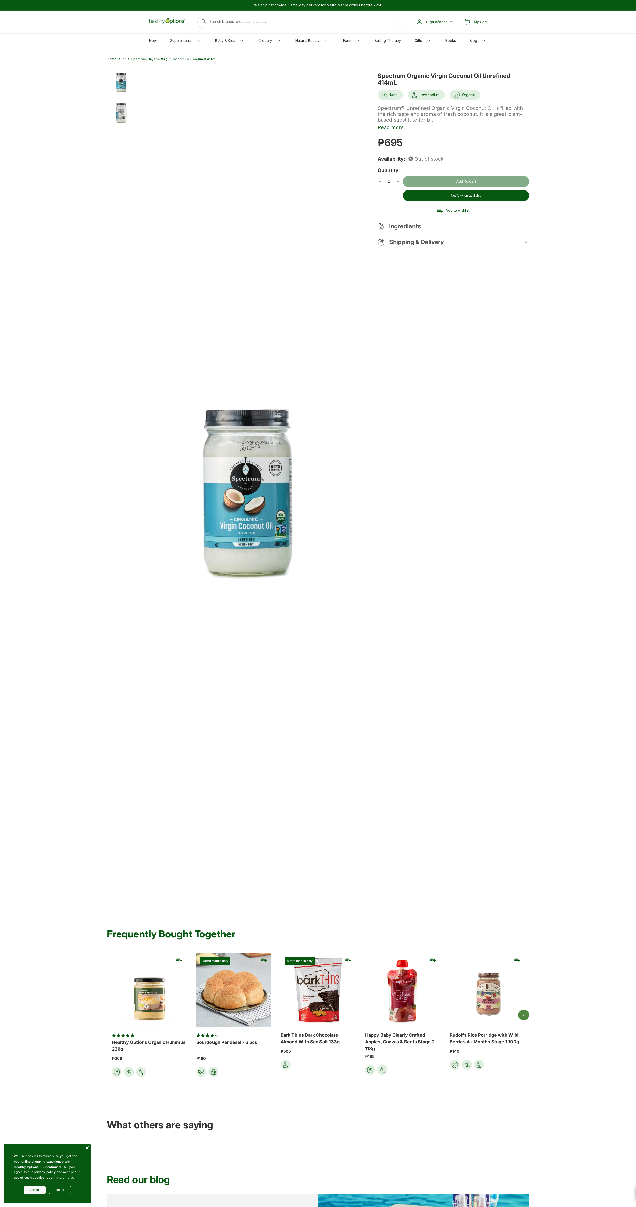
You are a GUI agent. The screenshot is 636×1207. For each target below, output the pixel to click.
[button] (184, 42)
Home (111, 59)
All (124, 59)
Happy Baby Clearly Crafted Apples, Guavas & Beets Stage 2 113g (400, 1041)
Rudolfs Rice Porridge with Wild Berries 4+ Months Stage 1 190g (484, 1038)
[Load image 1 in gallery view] (121, 82)
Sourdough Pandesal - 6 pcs (226, 1042)
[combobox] (299, 22)
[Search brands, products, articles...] (203, 21)
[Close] (87, 1147)
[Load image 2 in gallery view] (121, 112)
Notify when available (466, 195)
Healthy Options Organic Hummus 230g (149, 1045)
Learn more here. (60, 1177)
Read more (391, 127)
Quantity (389, 170)
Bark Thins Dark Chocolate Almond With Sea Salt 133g (310, 1038)
